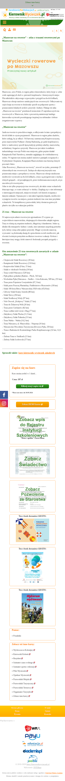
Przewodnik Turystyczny (23, 683)
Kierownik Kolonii (20, 654)
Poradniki (17, 636)
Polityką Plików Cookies (54, 773)
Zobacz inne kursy (20, 696)
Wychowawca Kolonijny (23, 650)
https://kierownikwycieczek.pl (38, 764)
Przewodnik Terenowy (22, 688)
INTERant (37, 767)
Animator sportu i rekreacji (23, 667)
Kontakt (47, 714)
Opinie (47, 711)
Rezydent (17, 658)
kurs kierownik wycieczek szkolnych (36, 352)
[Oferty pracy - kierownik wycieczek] (32, 759)
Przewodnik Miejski (21, 679)
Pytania (17, 714)
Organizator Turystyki (22, 692)
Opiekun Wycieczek (21, 675)
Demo (17, 711)
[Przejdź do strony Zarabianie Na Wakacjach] (21, 10)
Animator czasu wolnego (23, 662)
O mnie (48, 708)
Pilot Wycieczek (19, 671)
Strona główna (17, 708)
